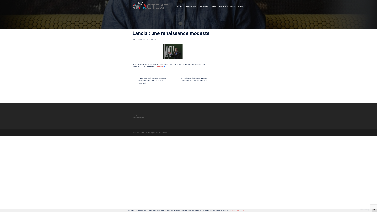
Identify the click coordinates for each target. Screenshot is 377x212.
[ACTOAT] (150, 6)
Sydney (164, 133)
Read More (160, 67)
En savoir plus (234, 210)
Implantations (223, 6)
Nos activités (204, 6)
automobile (153, 39)
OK (243, 210)
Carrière (213, 6)
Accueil (179, 6)
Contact (233, 6)
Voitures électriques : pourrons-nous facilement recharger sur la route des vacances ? (152, 80)
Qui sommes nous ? (190, 6)
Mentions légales (138, 117)
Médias (240, 6)
